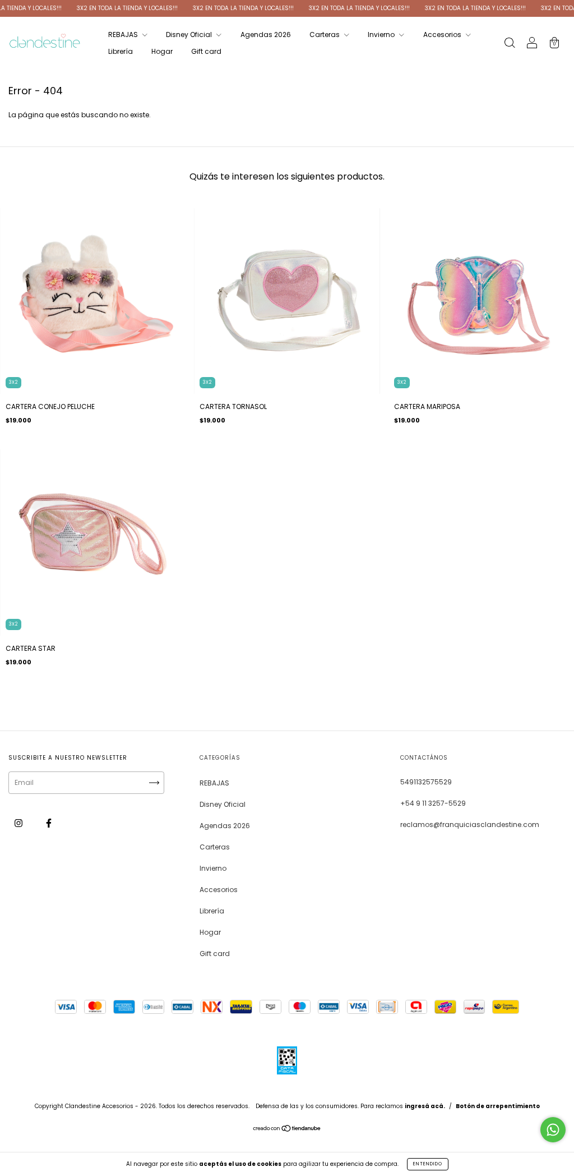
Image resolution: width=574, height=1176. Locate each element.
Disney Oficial (190, 34)
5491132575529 (426, 782)
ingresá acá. (425, 1106)
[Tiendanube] (287, 1129)
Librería (120, 51)
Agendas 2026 (265, 34)
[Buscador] (509, 44)
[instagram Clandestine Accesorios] (19, 823)
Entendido (427, 1164)
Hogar (162, 51)
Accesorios (443, 34)
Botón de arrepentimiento (498, 1106)
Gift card (206, 51)
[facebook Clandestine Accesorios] (49, 823)
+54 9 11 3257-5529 (433, 803)
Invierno (382, 34)
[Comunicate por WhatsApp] (553, 1129)
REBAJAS (124, 34)
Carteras (325, 34)
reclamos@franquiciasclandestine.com (469, 824)
